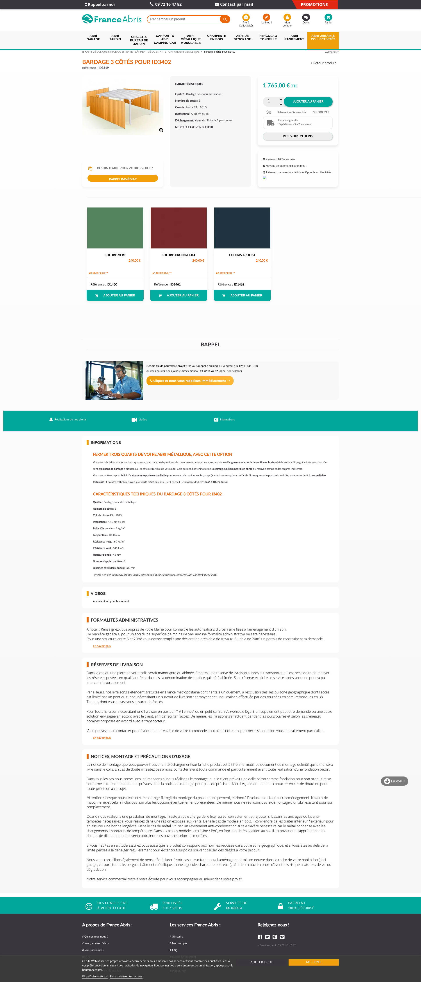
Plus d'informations (95, 976)
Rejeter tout (261, 962)
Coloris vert (115, 255)
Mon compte (287, 24)
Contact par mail (236, 4)
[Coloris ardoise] (242, 228)
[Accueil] (83, 51)
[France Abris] (111, 18)
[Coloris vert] (115, 228)
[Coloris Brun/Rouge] (178, 228)
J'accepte (313, 962)
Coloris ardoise (242, 255)
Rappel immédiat (123, 179)
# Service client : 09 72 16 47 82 (277, 945)
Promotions (314, 4)
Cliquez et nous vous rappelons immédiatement (189, 381)
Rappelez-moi (101, 4)
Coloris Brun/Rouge (179, 255)
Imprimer (333, 52)
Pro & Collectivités (246, 24)
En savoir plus (97, 272)
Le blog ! (266, 22)
